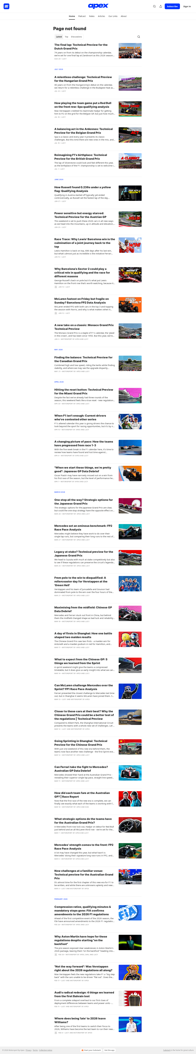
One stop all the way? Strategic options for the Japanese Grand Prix (83, 501)
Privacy (28, 1050)
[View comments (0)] (75, 62)
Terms (35, 1050)
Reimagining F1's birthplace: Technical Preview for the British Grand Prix (80, 156)
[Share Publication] (161, 6)
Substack (166, 1050)
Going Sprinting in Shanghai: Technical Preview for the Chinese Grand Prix (80, 742)
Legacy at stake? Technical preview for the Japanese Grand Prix (83, 553)
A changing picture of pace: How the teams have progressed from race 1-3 (83, 443)
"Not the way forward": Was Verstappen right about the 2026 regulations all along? (83, 968)
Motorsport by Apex (70, 339)
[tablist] (69, 37)
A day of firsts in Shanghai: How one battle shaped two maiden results (83, 635)
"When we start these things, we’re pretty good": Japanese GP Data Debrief (82, 469)
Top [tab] (66, 36)
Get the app (109, 1050)
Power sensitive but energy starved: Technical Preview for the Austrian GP (80, 215)
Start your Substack (92, 1050)
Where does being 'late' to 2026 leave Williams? (80, 1020)
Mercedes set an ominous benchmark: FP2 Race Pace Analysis (83, 527)
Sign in (187, 6)
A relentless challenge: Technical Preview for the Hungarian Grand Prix (83, 78)
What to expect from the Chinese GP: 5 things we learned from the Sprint (80, 661)
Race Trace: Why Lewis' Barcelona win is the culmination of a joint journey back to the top (84, 243)
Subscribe (172, 6)
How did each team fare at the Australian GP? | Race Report (82, 794)
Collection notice (45, 1050)
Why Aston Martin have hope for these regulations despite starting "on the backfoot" (80, 940)
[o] (130, 717)
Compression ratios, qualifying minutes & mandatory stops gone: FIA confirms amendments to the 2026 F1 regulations (82, 910)
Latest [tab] (59, 36)
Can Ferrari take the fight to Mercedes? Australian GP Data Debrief (81, 768)
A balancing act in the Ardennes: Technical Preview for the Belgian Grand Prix (83, 130)
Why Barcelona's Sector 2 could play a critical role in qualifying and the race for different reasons (82, 272)
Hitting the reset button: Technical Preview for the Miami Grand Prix (83, 391)
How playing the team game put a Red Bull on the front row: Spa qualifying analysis (82, 104)
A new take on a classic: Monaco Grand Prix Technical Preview (84, 327)
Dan (87, 807)
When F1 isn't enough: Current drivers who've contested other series (80, 417)
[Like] (56, 62)
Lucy (64, 59)
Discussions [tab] (76, 36)
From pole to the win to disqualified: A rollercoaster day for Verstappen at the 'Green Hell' (80, 581)
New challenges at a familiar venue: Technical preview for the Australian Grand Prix (83, 874)
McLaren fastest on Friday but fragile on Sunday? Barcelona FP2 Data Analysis (81, 300)
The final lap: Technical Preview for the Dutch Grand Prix (81, 46)
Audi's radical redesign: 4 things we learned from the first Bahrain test (84, 994)
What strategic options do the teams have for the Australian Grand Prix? (83, 820)
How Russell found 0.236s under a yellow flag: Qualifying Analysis (82, 189)
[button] (71, 16)
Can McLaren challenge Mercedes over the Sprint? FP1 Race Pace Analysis (83, 687)
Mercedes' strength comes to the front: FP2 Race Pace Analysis (83, 846)
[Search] (154, 6)
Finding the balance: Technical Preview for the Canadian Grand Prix (83, 359)
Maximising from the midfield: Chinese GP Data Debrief (83, 609)
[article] (98, 53)
